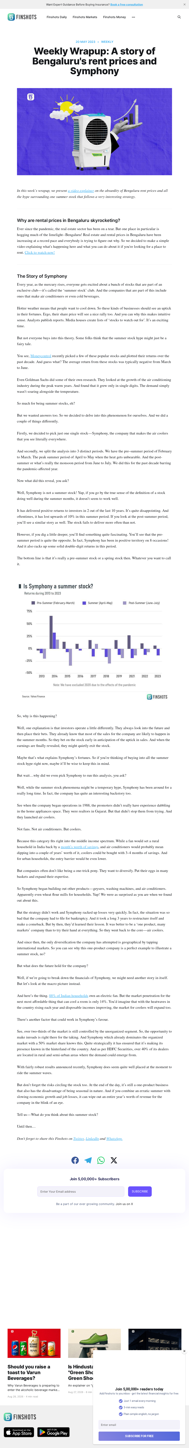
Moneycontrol (40, 355)
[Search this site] (179, 17)
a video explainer (81, 190)
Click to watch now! (40, 252)
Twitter (78, 1138)
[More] (133, 17)
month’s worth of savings (79, 846)
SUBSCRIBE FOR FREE (139, 1436)
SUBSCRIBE (140, 1191)
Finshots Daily (57, 17)
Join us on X (124, 1204)
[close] (185, 4)
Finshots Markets (85, 17)
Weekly (107, 41)
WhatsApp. (114, 1138)
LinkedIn (92, 1138)
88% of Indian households (68, 995)
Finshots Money (114, 17)
